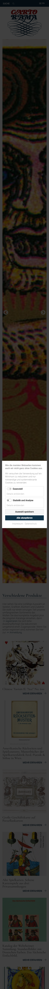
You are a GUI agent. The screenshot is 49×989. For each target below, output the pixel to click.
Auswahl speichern (24, 512)
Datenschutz (31, 524)
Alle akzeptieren (25, 518)
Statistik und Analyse (23, 500)
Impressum (17, 524)
